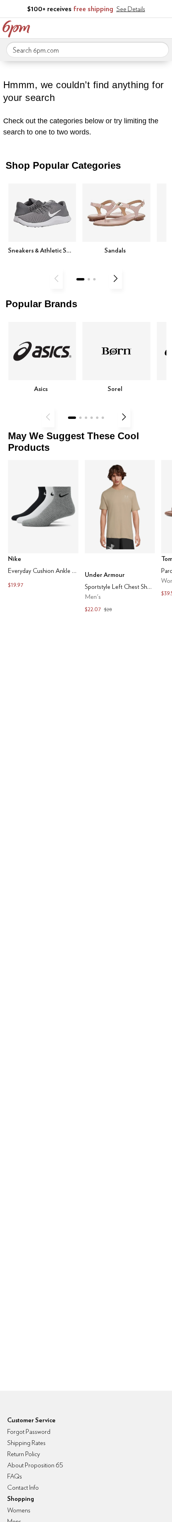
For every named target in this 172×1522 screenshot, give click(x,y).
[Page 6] (103, 418)
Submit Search (159, 49)
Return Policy (23, 1454)
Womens (18, 1510)
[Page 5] (97, 418)
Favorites (130, 27)
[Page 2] (89, 279)
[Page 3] (94, 279)
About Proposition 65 (35, 1465)
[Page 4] (91, 418)
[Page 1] (80, 279)
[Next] (115, 278)
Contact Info (23, 1487)
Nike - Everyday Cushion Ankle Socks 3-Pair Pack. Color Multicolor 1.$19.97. (43, 525)
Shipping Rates (26, 1443)
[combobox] (87, 49)
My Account (113, 27)
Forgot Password (28, 1431)
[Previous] (56, 278)
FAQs (14, 1476)
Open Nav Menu (163, 27)
